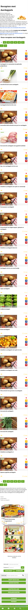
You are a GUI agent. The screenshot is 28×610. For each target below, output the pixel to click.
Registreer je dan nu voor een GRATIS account (11, 33)
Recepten (4, 498)
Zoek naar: (4, 575)
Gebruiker (6, 564)
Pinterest (14, 601)
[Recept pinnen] (26, 59)
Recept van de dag (13, 579)
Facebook (14, 598)
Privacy (20, 605)
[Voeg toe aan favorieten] (26, 51)
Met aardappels (6, 500)
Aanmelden (19, 570)
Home (2, 497)
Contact (17, 605)
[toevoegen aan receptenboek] (26, 53)
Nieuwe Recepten (14, 583)
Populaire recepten (13, 592)
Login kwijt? (8, 570)
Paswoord (6, 567)
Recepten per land (13, 589)
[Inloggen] (22, 567)
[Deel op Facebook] (26, 56)
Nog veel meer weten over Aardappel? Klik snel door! (13, 27)
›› (5, 45)
